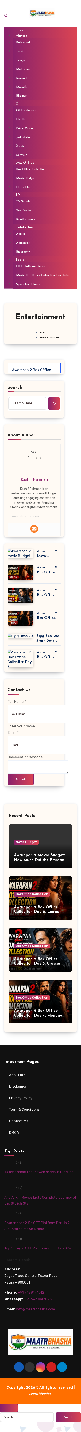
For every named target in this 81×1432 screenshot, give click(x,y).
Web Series (24, 210)
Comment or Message (25, 757)
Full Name (17, 702)
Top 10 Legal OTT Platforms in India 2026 (37, 1248)
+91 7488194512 (31, 1292)
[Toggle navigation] (5, 15)
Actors (20, 234)
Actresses (23, 243)
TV (18, 195)
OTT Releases (26, 110)
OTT (19, 104)
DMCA (14, 1132)
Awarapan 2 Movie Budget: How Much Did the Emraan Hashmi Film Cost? (48, 553)
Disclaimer (17, 1086)
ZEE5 (20, 145)
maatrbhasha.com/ (26, 516)
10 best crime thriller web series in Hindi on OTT (39, 1175)
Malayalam (23, 69)
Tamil (19, 51)
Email (13, 732)
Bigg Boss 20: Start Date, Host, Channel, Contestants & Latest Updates (48, 638)
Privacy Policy (20, 1098)
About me (17, 1075)
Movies (21, 36)
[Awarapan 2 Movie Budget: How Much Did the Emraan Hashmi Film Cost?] (20, 553)
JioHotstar (23, 137)
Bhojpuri (21, 95)
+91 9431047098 (38, 1299)
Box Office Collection (30, 169)
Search (15, 387)
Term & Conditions (24, 1109)
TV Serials (23, 201)
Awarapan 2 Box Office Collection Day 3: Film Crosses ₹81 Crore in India (48, 655)
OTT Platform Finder (30, 266)
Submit (21, 779)
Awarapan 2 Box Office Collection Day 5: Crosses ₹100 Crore (47, 593)
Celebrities (25, 227)
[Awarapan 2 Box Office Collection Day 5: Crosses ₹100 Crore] (20, 596)
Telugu (20, 60)
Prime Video (24, 128)
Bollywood (23, 42)
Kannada (22, 78)
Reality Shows (25, 219)
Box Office (25, 162)
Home (20, 30)
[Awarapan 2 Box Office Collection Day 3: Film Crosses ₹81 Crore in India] (20, 659)
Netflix (21, 119)
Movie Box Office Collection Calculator (43, 275)
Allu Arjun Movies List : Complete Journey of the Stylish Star (40, 1200)
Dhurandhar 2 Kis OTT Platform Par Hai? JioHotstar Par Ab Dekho (37, 1226)
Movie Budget (26, 178)
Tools (20, 259)
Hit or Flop (23, 187)
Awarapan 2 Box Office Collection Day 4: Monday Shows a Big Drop (47, 615)
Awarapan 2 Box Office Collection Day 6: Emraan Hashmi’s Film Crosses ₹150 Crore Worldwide (48, 570)
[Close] (9, 1408)
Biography (23, 251)
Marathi (21, 87)
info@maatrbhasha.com (35, 1309)
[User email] (34, 529)
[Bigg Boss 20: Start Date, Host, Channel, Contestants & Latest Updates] (20, 636)
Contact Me (18, 1121)
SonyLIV (22, 154)
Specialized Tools (28, 284)
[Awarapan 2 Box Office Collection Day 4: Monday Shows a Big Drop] (20, 619)
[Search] (54, 403)
